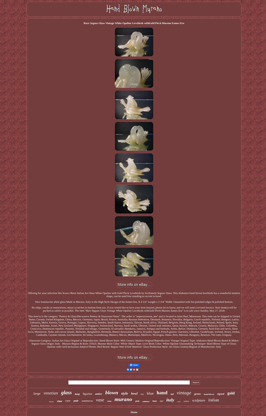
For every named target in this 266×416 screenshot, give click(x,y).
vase (100, 399)
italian (213, 400)
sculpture (198, 400)
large (36, 393)
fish (142, 394)
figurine (87, 393)
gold (231, 393)
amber (98, 393)
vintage (184, 392)
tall (172, 394)
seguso (51, 401)
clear (59, 401)
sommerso (87, 400)
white (109, 401)
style (124, 393)
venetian (51, 393)
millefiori (145, 401)
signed (220, 393)
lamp (77, 394)
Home (134, 412)
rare (68, 400)
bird (161, 401)
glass (66, 392)
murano (123, 399)
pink (137, 401)
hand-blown (209, 394)
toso (155, 401)
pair (76, 400)
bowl (134, 393)
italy (170, 399)
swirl (179, 401)
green (197, 393)
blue (150, 393)
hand (162, 392)
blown (111, 392)
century (186, 401)
